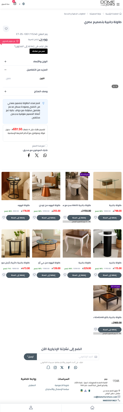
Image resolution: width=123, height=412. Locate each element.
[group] (87, 57)
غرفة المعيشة (95, 13)
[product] (107, 186)
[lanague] (21, 4)
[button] (118, 4)
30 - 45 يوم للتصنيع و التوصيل (81, 221)
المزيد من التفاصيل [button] (37, 69)
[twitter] (62, 367)
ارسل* (30, 356)
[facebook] (69, 367)
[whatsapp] (75, 367)
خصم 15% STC (115, 286)
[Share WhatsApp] (45, 155)
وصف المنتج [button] (41, 91)
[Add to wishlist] (6, 29)
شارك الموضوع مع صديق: (35, 150)
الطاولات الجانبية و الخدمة (74, 13)
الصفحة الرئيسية (111, 13)
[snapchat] (48, 367)
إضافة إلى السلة (110, 217)
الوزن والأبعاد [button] (40, 61)
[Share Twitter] (37, 155)
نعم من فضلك (38, 51)
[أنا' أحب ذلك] (95, 217)
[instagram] (55, 367)
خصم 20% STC (85, 174)
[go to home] (92, 408)
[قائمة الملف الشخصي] (31, 408)
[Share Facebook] (29, 155)
